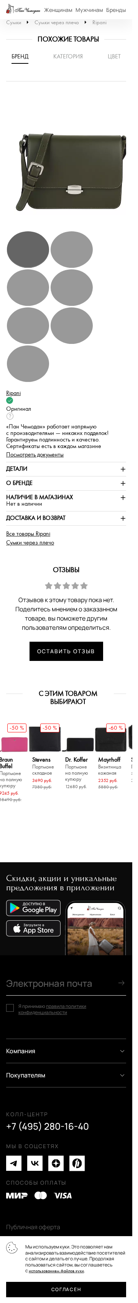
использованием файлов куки (56, 1270)
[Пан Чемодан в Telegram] (13, 1163)
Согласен (66, 1289)
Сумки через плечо (56, 22)
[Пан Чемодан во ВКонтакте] (35, 1163)
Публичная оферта (33, 1227)
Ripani (99, 22)
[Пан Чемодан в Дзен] (56, 1163)
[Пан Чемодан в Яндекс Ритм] (77, 1163)
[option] (69, 160)
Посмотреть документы (35, 454)
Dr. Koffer (76, 769)
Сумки (13, 22)
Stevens (43, 766)
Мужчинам (89, 9)
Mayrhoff (109, 766)
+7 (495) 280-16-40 (47, 1126)
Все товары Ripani (28, 534)
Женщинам (58, 9)
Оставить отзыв (66, 651)
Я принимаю (52, 1009)
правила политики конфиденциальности (52, 1009)
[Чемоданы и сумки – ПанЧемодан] (23, 9)
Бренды (116, 9)
